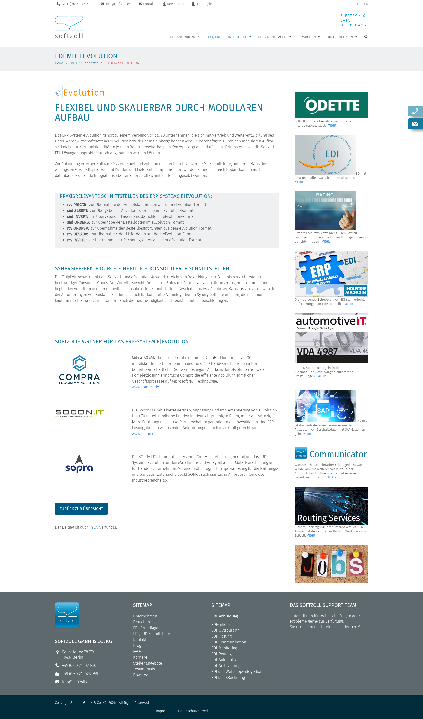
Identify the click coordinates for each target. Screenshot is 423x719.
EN (366, 4)
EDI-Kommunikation (229, 642)
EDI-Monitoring (224, 648)
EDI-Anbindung (225, 616)
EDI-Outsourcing (225, 630)
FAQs (137, 651)
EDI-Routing (222, 654)
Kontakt (139, 639)
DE (359, 4)
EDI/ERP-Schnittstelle (151, 633)
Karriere (140, 657)
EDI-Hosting (222, 636)
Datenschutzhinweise (195, 711)
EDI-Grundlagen (147, 628)
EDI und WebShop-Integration (237, 671)
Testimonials (144, 669)
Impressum (164, 711)
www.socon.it (143, 433)
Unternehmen (145, 616)
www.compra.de (145, 387)
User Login (204, 4)
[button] (366, 37)
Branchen (141, 622)
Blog (137, 645)
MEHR (332, 125)
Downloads (142, 675)
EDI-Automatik (224, 659)
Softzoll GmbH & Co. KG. (88, 703)
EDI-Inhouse (222, 624)
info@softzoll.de (76, 682)
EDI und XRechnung (228, 677)
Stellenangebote (147, 663)
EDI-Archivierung (226, 665)
